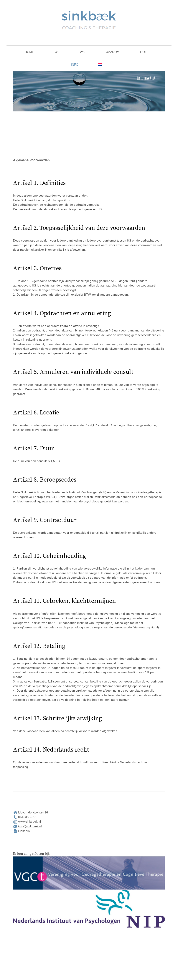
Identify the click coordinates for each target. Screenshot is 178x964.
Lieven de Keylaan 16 (33, 812)
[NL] (99, 64)
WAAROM (112, 52)
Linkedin (24, 831)
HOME (29, 52)
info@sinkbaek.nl (30, 826)
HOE (143, 52)
